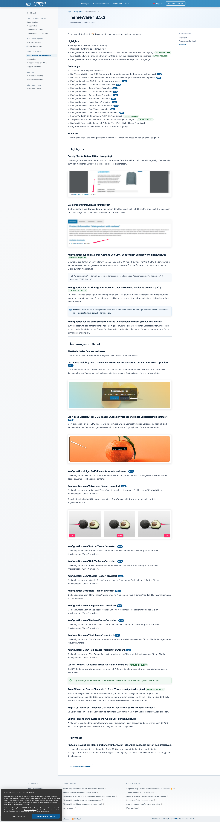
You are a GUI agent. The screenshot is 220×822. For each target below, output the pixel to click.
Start (69, 12)
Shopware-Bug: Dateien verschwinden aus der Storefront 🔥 (149, 789)
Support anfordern (176, 3)
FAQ (127, 3)
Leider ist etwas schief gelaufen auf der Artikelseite (146, 796)
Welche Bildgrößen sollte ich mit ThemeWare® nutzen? (83, 789)
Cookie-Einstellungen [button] (18, 816)
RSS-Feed (77, 819)
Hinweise (182, 44)
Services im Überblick (35, 76)
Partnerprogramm (34, 89)
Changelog (31, 59)
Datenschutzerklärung (30, 810)
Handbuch (117, 3)
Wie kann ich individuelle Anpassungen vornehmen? (82, 804)
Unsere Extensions (34, 46)
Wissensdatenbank (101, 3)
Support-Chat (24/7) (35, 66)
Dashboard (31, 13)
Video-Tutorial (32, 26)
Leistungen (84, 3)
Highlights (183, 38)
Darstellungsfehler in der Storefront (139, 800)
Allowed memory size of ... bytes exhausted (143, 804)
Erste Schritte (32, 22)
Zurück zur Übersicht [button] (81, 767)
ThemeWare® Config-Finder (37, 33)
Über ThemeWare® (35, 789)
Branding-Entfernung (35, 79)
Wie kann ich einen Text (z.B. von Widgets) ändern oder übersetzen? (89, 796)
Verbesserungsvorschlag (37, 63)
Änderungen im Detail (187, 41)
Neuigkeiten (78, 12)
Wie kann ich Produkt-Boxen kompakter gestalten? (82, 800)
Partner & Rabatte (34, 42)
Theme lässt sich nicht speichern (138, 792)
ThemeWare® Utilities (35, 30)
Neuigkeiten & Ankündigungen (39, 55)
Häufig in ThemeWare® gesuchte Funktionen (79, 792)
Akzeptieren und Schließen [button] (46, 816)
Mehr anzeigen (68, 808)
